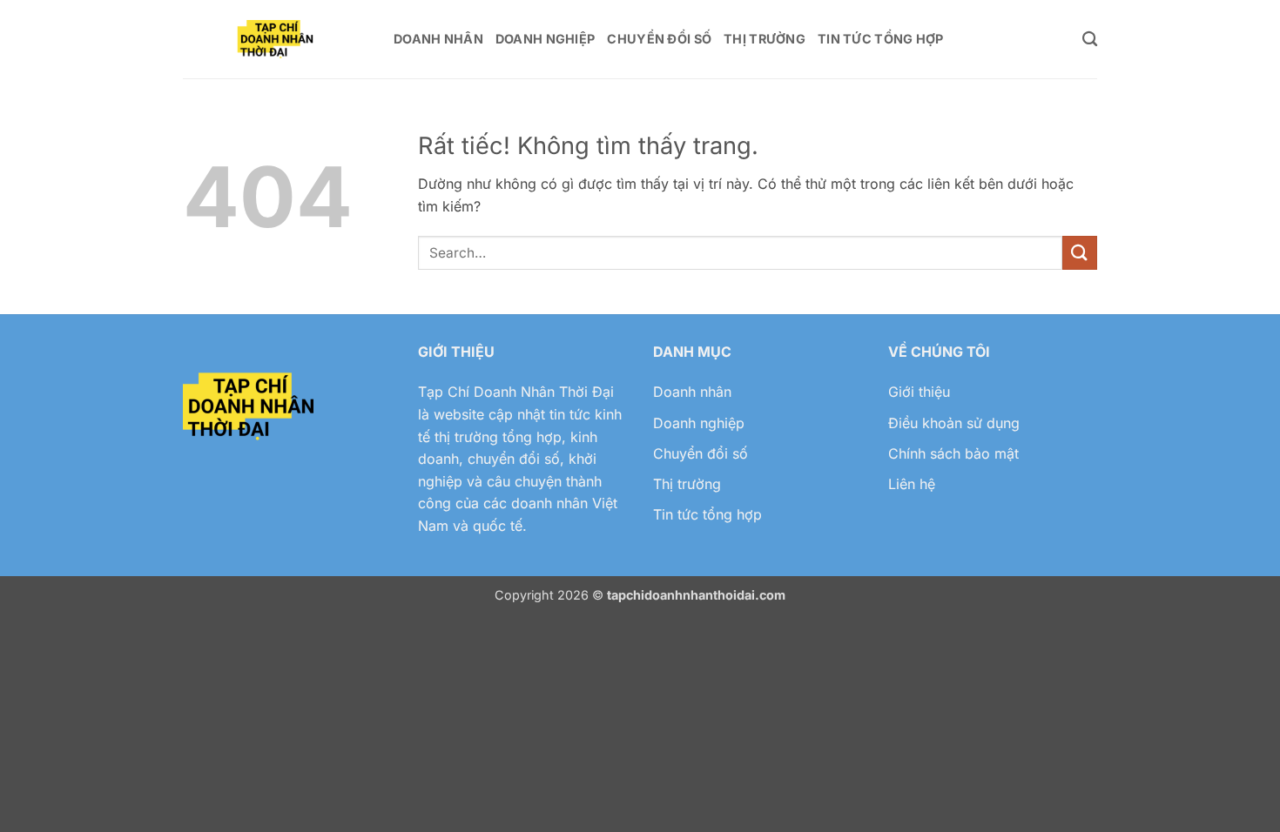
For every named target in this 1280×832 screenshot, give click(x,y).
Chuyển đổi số (700, 453)
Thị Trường (764, 38)
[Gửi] (1079, 253)
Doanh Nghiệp (545, 38)
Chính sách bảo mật (953, 453)
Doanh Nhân (438, 38)
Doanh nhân (692, 391)
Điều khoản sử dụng (954, 423)
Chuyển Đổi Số (659, 38)
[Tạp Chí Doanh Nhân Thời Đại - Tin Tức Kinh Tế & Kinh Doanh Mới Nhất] (275, 39)
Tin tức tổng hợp (707, 514)
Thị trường (687, 484)
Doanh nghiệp (698, 423)
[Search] (1089, 39)
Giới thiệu (919, 391)
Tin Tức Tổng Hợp (881, 38)
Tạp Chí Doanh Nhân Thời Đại (516, 391)
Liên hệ (911, 484)
